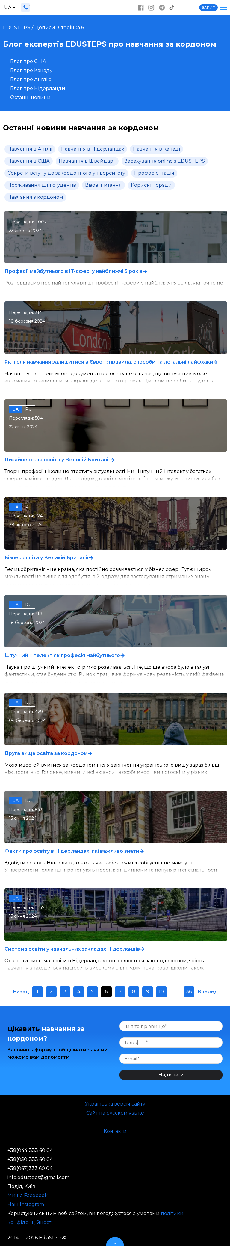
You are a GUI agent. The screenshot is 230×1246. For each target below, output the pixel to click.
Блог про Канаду (31, 70)
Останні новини (30, 97)
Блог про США (28, 61)
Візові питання (103, 185)
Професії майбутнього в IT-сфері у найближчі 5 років (73, 271)
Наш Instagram (25, 1204)
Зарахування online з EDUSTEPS (165, 161)
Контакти (115, 1131)
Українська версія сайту (115, 1104)
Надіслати (171, 1075)
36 (189, 991)
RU (28, 409)
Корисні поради (151, 185)
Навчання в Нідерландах (92, 149)
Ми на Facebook (27, 1195)
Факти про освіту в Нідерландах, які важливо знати (71, 851)
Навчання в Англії (29, 149)
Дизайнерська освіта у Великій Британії (57, 460)
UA (15, 409)
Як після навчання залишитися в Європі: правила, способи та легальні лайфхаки (108, 362)
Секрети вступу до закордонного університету (66, 173)
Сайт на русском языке (115, 1113)
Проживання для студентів (41, 185)
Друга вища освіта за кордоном (45, 753)
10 (161, 991)
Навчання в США (28, 161)
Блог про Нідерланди (37, 88)
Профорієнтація (154, 173)
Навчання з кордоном (35, 197)
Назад (21, 991)
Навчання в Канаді (156, 149)
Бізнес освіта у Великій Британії (46, 557)
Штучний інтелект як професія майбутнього (62, 655)
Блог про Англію (31, 79)
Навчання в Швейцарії (87, 161)
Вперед (207, 991)
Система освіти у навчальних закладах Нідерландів (72, 949)
